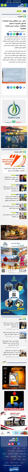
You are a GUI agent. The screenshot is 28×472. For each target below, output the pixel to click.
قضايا (24, 456)
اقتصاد (16, 454)
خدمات (24, 459)
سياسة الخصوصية (14, 463)
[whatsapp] (8, 34)
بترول (19, 448)
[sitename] (14, 439)
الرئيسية (24, 448)
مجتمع (19, 459)
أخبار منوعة (10, 454)
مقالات (14, 459)
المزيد (4, 361)
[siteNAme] (22, 5)
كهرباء (19, 11)
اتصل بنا (6, 463)
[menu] (5, 5)
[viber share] (11, 34)
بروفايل (4, 454)
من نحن (21, 463)
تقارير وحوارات (23, 454)
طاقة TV (7, 456)
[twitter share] (17, 34)
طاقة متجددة (11, 451)
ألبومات (19, 456)
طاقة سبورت (13, 456)
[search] (2, 5)
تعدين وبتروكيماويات (21, 451)
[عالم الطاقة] (24, 11)
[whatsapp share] (14, 34)
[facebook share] (20, 34)
